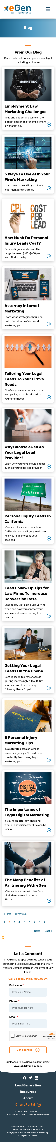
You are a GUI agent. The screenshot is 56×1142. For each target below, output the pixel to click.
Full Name (15, 985)
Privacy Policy (17, 1126)
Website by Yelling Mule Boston (28, 1129)
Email (12, 1016)
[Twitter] (30, 1077)
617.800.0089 (43, 1114)
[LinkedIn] (36, 1078)
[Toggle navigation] (48, 9)
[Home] (17, 9)
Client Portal (25, 1104)
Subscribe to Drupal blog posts (3, 937)
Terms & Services (34, 1126)
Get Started (25, 1049)
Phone (13, 1001)
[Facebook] (24, 1078)
